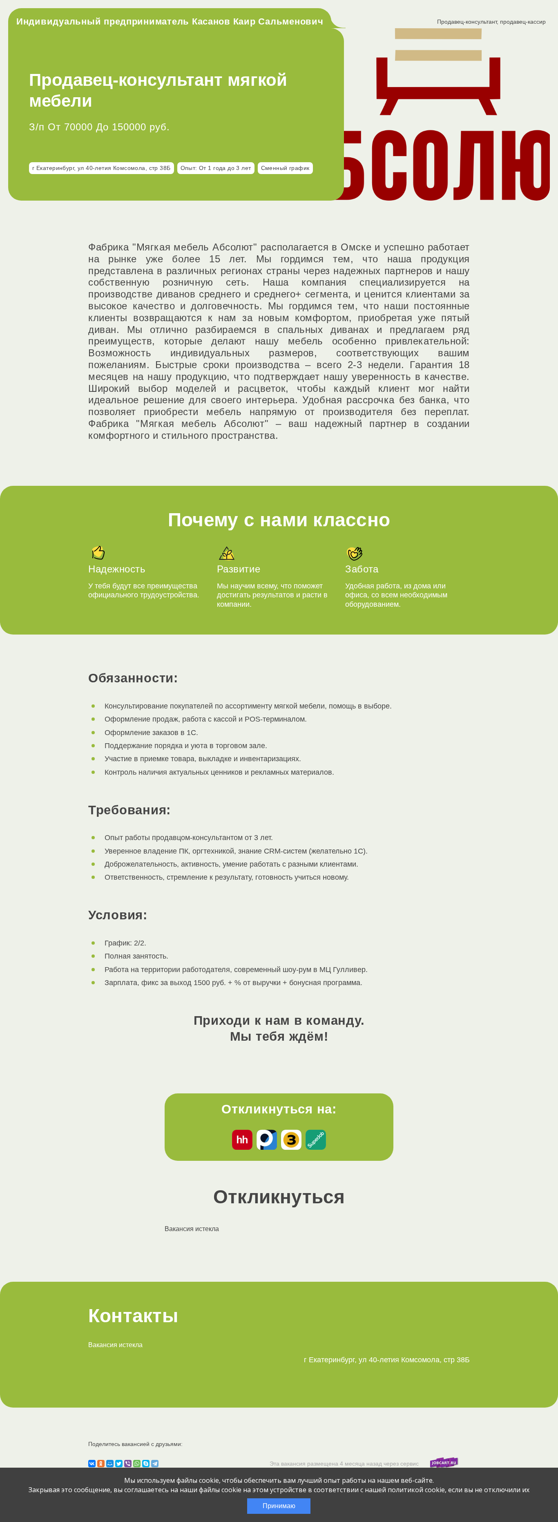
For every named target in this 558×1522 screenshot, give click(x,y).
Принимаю (279, 1505)
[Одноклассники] (101, 1463)
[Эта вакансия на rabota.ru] (267, 1141)
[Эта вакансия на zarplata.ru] (291, 1141)
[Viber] (128, 1463)
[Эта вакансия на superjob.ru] (316, 1141)
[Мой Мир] (110, 1463)
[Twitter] (119, 1463)
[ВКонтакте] (92, 1463)
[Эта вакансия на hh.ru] (242, 1141)
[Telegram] (154, 1463)
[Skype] (146, 1463)
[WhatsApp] (137, 1463)
